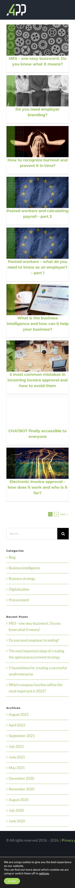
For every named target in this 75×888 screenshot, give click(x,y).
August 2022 (19, 714)
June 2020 (17, 821)
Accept (12, 881)
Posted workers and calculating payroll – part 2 (32, 192)
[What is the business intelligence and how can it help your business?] (37, 299)
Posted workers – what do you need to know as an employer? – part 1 (32, 243)
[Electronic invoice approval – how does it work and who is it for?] (37, 463)
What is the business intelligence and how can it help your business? (32, 299)
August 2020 (19, 800)
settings (44, 873)
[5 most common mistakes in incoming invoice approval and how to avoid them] (37, 356)
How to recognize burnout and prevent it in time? (32, 141)
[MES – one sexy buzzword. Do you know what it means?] (37, 40)
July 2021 (16, 746)
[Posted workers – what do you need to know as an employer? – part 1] (37, 243)
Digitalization (19, 589)
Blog (12, 557)
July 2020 (16, 810)
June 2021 (17, 757)
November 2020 (21, 789)
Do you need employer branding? (32, 91)
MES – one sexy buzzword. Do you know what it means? (32, 40)
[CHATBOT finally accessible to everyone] (37, 412)
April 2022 (17, 725)
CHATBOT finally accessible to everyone (32, 412)
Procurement (19, 600)
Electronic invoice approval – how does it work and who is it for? (32, 463)
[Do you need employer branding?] (37, 90)
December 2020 (21, 778)
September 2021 (22, 736)
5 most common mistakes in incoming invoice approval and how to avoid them (32, 356)
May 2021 (17, 768)
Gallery (43, 40)
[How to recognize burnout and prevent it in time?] (37, 141)
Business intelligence (24, 568)
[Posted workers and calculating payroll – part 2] (37, 192)
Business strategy (22, 578)
